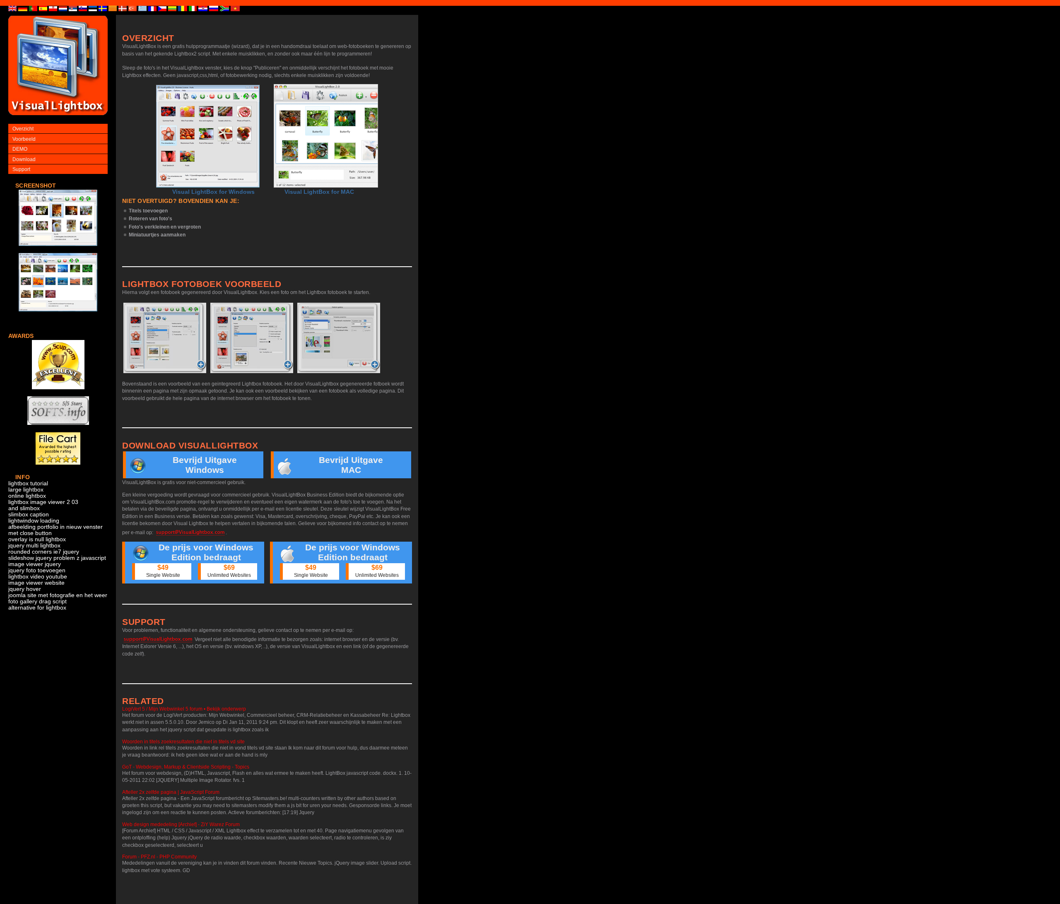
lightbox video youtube (37, 577)
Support (21, 169)
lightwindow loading (33, 521)
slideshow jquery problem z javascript (57, 558)
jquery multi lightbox (34, 545)
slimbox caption (28, 514)
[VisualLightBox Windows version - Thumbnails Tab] (164, 338)
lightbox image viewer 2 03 (43, 502)
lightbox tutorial (28, 483)
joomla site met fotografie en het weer (57, 595)
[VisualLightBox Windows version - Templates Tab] (251, 338)
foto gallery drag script (37, 601)
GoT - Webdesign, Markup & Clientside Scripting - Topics (185, 767)
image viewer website (36, 583)
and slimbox (24, 508)
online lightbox (27, 496)
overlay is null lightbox (37, 539)
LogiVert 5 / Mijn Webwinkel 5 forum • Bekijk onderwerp (184, 709)
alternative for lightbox (37, 608)
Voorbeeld (24, 139)
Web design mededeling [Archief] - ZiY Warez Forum (181, 824)
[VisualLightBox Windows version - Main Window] (208, 136)
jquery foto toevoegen (36, 570)
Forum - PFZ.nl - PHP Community (159, 857)
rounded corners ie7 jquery (43, 552)
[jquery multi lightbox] (58, 250)
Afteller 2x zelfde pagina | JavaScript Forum (170, 792)
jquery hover (24, 589)
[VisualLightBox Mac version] (326, 136)
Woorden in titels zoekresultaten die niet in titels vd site (183, 742)
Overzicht (23, 129)
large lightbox (25, 490)
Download (24, 159)
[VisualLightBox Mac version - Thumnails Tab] (338, 338)
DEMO (19, 149)
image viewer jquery (34, 564)
